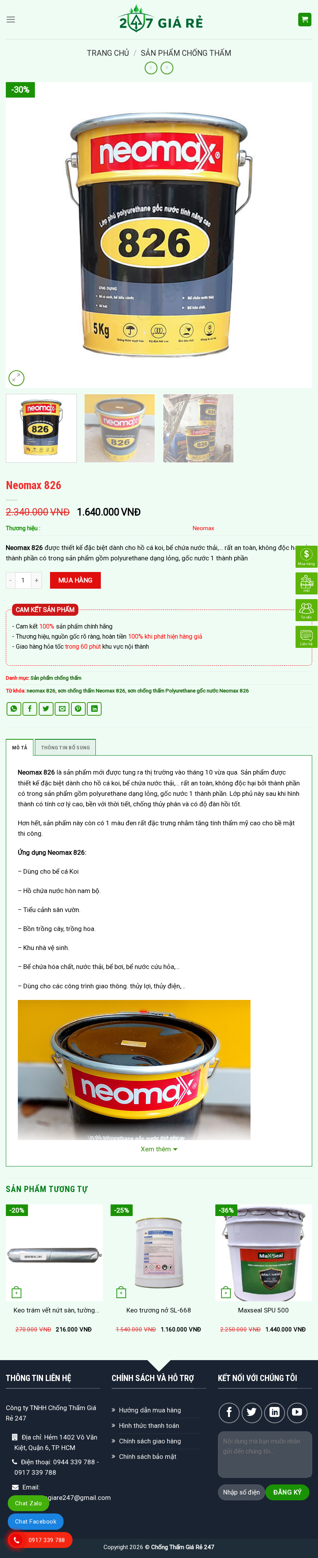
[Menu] (11, 19)
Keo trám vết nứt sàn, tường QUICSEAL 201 (54, 1310)
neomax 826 (41, 690)
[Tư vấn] (307, 609)
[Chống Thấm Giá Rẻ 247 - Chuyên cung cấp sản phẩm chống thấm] (159, 19)
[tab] (19, 747)
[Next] (296, 235)
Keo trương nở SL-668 (158, 1310)
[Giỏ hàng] (305, 19)
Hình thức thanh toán (149, 1425)
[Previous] (22, 235)
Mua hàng (76, 580)
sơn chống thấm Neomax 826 (91, 690)
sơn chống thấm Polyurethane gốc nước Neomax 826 (188, 690)
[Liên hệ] (307, 636)
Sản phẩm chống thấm (186, 53)
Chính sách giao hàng (150, 1441)
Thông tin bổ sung (65, 747)
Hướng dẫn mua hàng (150, 1410)
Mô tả (19, 747)
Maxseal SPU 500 (263, 1310)
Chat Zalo (28, 1503)
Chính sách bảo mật (147, 1456)
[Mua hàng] (307, 556)
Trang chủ (108, 53)
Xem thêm (156, 1149)
